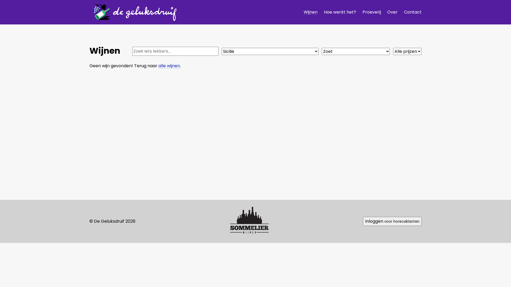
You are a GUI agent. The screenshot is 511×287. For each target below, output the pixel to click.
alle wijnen (169, 66)
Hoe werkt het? (340, 12)
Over (392, 12)
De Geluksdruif (133, 12)
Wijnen (311, 12)
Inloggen (392, 221)
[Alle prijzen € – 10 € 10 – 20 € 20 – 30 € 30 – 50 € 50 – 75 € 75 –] (407, 51)
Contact (413, 12)
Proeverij (371, 12)
